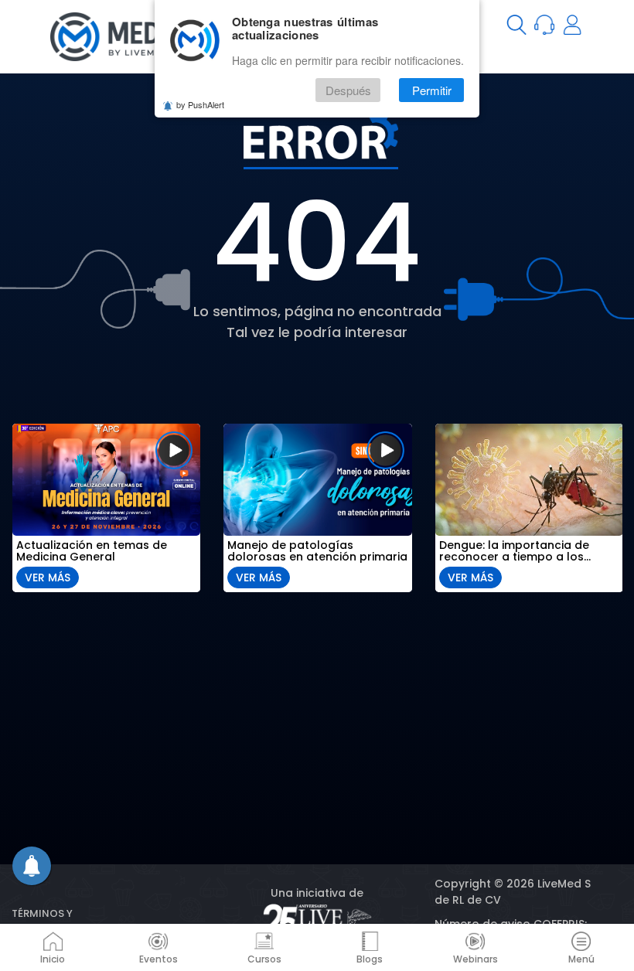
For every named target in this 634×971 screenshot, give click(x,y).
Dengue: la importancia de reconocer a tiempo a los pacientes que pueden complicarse (514, 551)
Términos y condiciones (49, 921)
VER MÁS (47, 577)
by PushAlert (200, 104)
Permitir (432, 90)
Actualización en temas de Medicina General (91, 551)
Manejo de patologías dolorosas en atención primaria (317, 551)
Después (348, 90)
